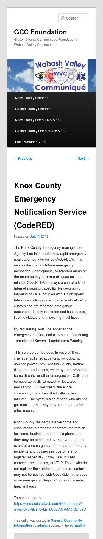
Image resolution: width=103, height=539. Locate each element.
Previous (23, 158)
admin (42, 525)
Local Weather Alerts (30, 141)
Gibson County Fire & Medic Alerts (40, 130)
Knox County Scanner (31, 97)
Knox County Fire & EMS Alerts (38, 119)
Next (83, 158)
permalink (77, 525)
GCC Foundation (40, 31)
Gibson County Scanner (33, 108)
